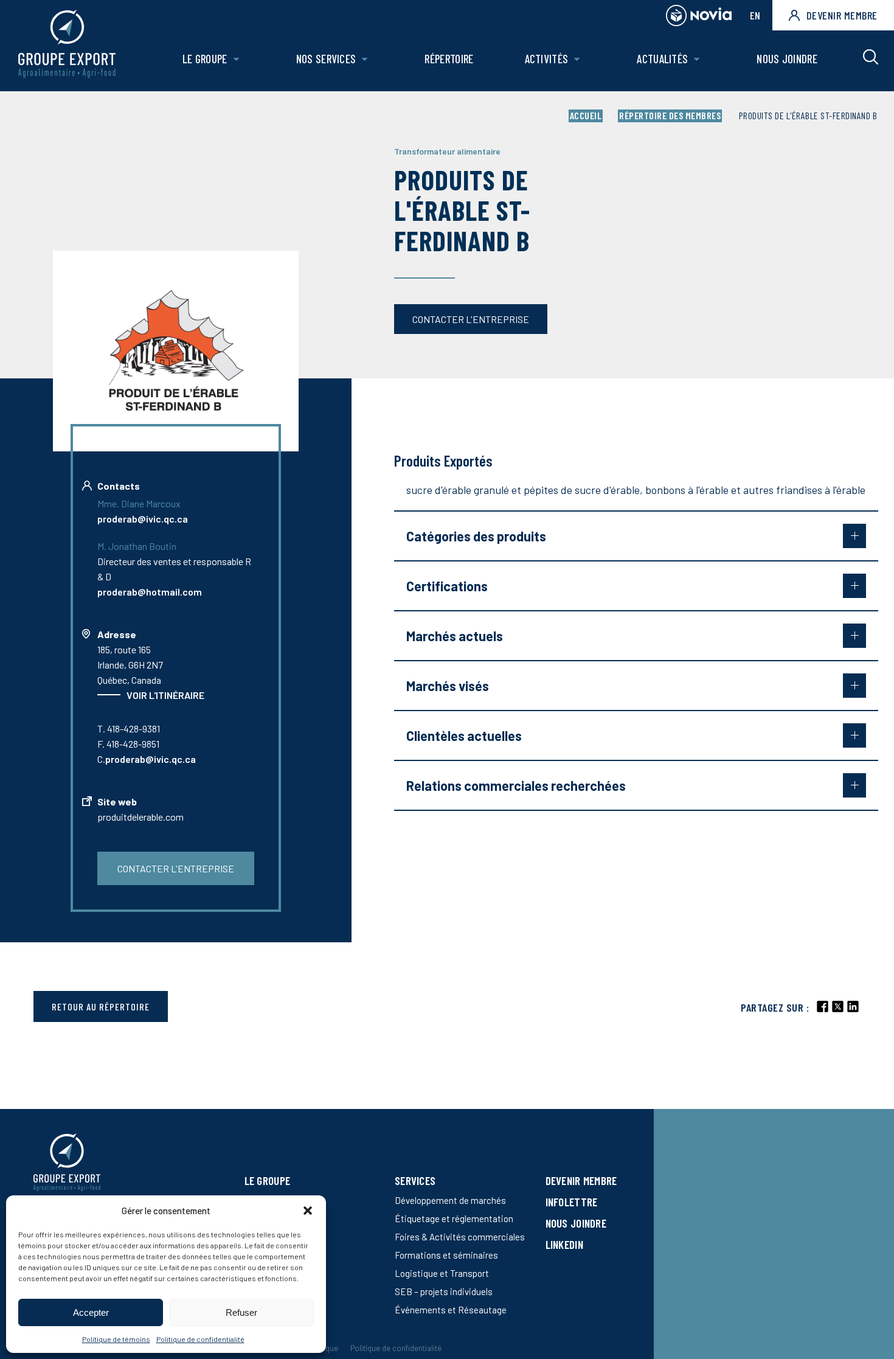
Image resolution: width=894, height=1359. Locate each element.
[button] (308, 1210)
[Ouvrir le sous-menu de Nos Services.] (364, 59)
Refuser (241, 1312)
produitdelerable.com (140, 816)
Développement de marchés (450, 1200)
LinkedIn (564, 1244)
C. (146, 759)
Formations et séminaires (446, 1255)
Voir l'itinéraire (165, 695)
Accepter (91, 1312)
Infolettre (572, 1202)
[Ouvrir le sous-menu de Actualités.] (696, 59)
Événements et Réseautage (451, 1309)
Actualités (662, 59)
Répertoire (448, 59)
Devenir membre (842, 15)
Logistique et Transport (442, 1273)
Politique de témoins (116, 1339)
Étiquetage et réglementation (454, 1218)
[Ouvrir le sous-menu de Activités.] (577, 59)
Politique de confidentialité (200, 1339)
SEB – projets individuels (444, 1291)
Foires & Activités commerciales (460, 1236)
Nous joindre (787, 59)
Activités (547, 59)
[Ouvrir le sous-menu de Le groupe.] (236, 59)
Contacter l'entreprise (470, 319)
